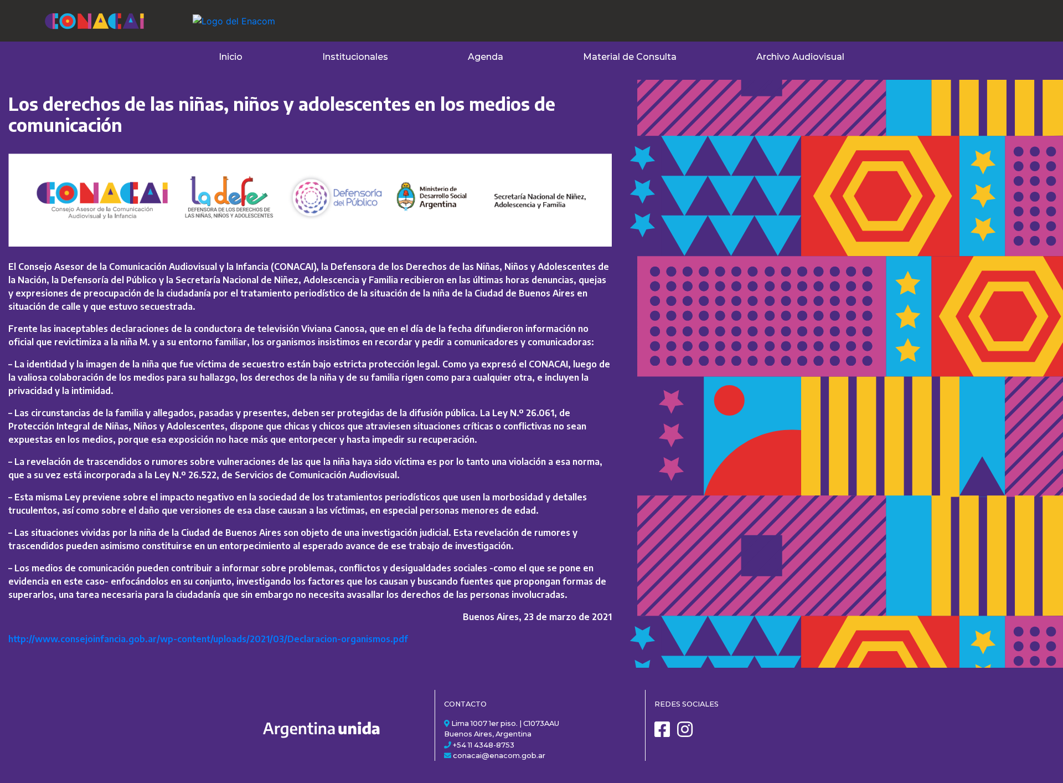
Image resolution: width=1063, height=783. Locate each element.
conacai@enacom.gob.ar (499, 755)
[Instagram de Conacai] (687, 733)
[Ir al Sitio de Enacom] (211, 14)
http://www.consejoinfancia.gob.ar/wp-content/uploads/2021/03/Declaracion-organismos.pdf (208, 638)
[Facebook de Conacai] (664, 733)
